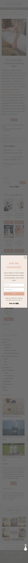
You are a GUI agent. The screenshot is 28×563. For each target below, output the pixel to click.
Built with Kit (14, 303)
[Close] (25, 257)
